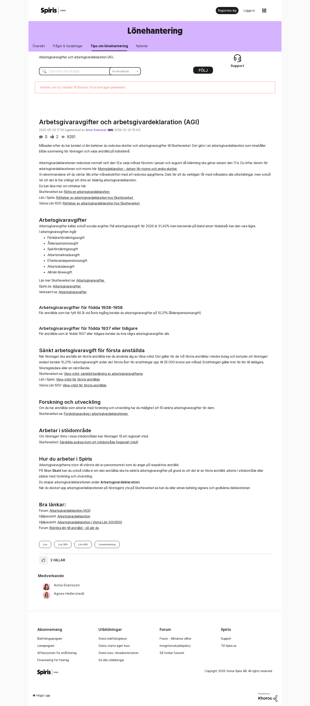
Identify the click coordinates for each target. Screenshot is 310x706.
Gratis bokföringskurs (112, 638)
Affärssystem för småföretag (57, 653)
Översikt (38, 46)
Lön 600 (83, 544)
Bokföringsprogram (49, 638)
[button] (43, 560)
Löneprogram (45, 645)
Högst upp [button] (43, 695)
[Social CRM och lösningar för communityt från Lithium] (267, 697)
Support (226, 638)
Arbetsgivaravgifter (90, 280)
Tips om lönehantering (109, 46)
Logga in (249, 10)
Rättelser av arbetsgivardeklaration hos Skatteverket (95, 197)
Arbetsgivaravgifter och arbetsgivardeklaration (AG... (77, 57)
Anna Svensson (96, 130)
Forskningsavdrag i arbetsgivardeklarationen (96, 414)
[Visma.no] (53, 10)
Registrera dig (227, 10)
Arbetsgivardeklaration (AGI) (70, 510)
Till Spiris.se (228, 645)
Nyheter (142, 46)
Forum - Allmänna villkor (175, 638)
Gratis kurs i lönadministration (118, 653)
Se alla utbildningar (111, 660)
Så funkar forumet (172, 653)
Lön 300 (62, 544)
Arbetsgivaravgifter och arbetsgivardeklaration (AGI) (119, 122)
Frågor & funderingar (67, 46)
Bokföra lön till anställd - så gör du (74, 528)
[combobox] (87, 71)
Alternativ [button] (203, 71)
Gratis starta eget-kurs (114, 645)
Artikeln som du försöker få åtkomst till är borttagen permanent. (83, 87)
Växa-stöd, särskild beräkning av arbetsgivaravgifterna (103, 374)
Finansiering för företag (53, 660)
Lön (45, 544)
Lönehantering (107, 544)
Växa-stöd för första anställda (78, 379)
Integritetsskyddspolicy (175, 645)
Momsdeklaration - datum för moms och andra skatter (138, 169)
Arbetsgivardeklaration (73, 516)
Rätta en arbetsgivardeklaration (87, 192)
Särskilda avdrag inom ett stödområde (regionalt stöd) (99, 442)
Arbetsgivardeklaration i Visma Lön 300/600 (89, 522)
